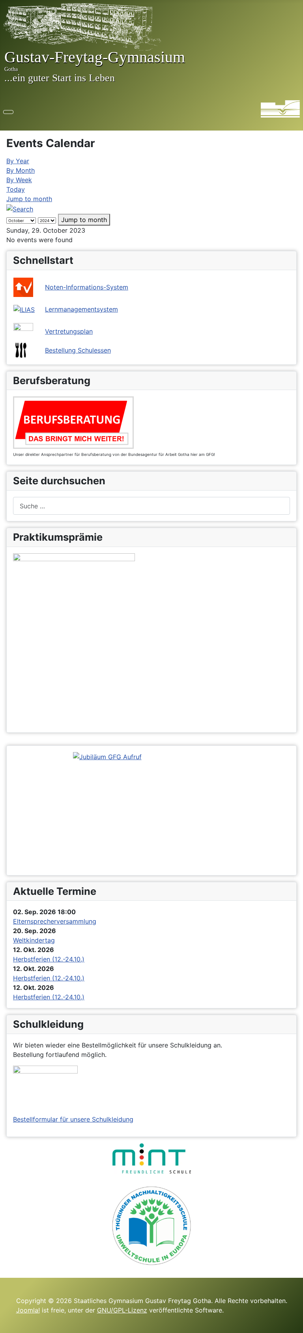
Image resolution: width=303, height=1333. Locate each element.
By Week (19, 180)
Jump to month (29, 199)
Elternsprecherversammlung (54, 921)
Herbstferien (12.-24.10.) (48, 959)
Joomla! (28, 1310)
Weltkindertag (34, 940)
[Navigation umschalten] (8, 112)
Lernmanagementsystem (81, 309)
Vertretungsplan (69, 331)
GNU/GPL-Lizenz (122, 1310)
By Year (17, 161)
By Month (20, 170)
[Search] (19, 208)
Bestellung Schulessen (78, 350)
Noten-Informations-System (86, 287)
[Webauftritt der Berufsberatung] (73, 422)
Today (15, 189)
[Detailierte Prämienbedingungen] (74, 639)
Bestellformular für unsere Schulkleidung (73, 1119)
